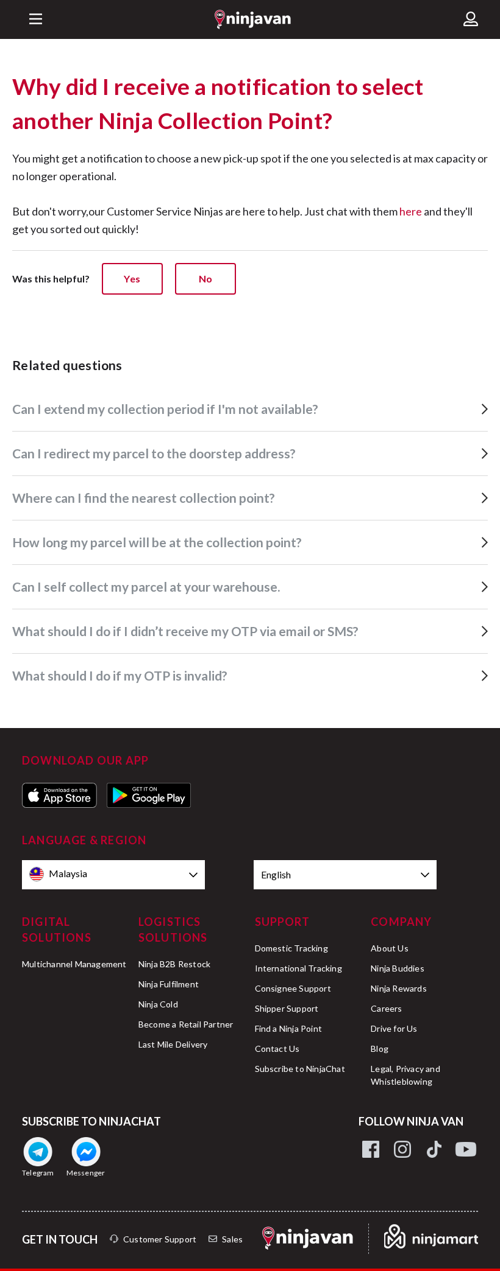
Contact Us (277, 1048)
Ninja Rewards (399, 988)
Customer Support (159, 1239)
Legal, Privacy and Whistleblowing (405, 1075)
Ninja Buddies (397, 968)
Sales (232, 1239)
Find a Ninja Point (289, 1028)
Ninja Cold (158, 1004)
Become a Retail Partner (186, 1024)
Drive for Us (394, 1028)
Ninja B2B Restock (174, 964)
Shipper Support (287, 1008)
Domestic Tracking (291, 948)
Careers (386, 1008)
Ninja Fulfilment (168, 984)
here (410, 211)
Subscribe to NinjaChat (300, 1068)
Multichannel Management (74, 964)
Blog (379, 1048)
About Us (390, 948)
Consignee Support (293, 988)
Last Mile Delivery (173, 1044)
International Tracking (298, 968)
